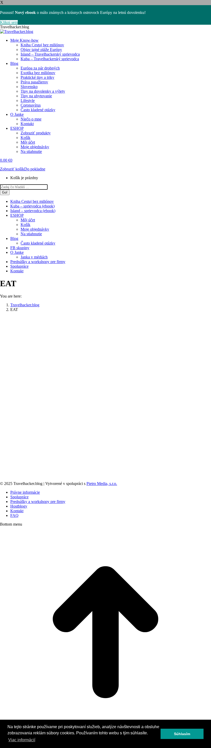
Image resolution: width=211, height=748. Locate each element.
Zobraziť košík (12, 169)
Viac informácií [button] (21, 740)
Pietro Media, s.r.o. (101, 483)
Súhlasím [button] (182, 734)
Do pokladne (34, 169)
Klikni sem (9, 22)
